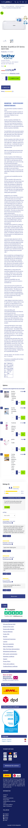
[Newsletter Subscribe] (14, 677)
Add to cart (15, 78)
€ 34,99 (22, 391)
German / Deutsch (6, 739)
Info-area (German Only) (9, 624)
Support (5, 659)
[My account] (18, 2)
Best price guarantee (8, 644)
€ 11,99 (22, 423)
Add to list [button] (6, 87)
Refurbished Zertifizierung (9, 651)
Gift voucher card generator (10, 654)
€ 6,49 (22, 439)
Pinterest (6, 817)
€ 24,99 (22, 454)
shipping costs (14, 73)
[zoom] (14, 25)
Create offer (6, 634)
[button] (1, 391)
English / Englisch (6, 741)
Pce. (19, 402)
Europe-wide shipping (8, 629)
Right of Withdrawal (8, 646)
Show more (14, 596)
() (5, 536)
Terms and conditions (8, 664)
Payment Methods (8, 631)
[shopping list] (20, 2)
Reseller (5, 636)
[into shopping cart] (23, 403)
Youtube (6, 818)
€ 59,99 (22, 408)
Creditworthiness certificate (10, 666)
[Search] (15, 2)
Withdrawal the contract (12, 765)
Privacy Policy (6, 661)
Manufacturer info (9, 105)
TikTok (5, 820)
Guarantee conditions (8, 656)
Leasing (5, 641)
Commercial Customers (9, 639)
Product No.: (4, 52)
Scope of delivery (18, 103)
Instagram (6, 814)
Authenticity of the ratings (14, 497)
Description (7, 103)
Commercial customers (8, 798)
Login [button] (7, 507)
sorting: (5, 512)
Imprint (4, 802)
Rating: (3, 91)
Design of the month (8, 626)
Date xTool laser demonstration (11, 649)
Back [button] (4, 605)
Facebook (6, 815)
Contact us (5, 794)
